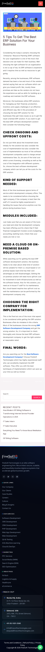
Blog (6, 48)
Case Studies (7, 494)
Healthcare (6, 582)
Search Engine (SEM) (10, 563)
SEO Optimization (9, 567)
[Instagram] (12, 476)
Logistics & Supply (9, 579)
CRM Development (9, 525)
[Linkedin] (17, 476)
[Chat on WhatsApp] (40, 647)
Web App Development (11, 532)
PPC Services (7, 556)
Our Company (7, 487)
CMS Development (9, 522)
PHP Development (9, 529)
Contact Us (6, 508)
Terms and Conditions (12, 643)
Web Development (9, 536)
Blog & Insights (8, 505)
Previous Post (6, 381)
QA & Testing (7, 539)
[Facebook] (4, 476)
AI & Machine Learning (11, 543)
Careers (5, 497)
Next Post (39, 381)
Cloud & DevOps (8, 546)
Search (5, 394)
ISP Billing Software (10, 438)
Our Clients (6, 490)
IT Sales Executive (10, 426)
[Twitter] (8, 476)
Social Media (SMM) (10, 559)
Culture (5, 501)
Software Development (11, 518)
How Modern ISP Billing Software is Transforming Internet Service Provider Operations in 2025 (18, 413)
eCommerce (7, 586)
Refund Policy (28, 643)
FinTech (5, 575)
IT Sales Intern (9, 421)
